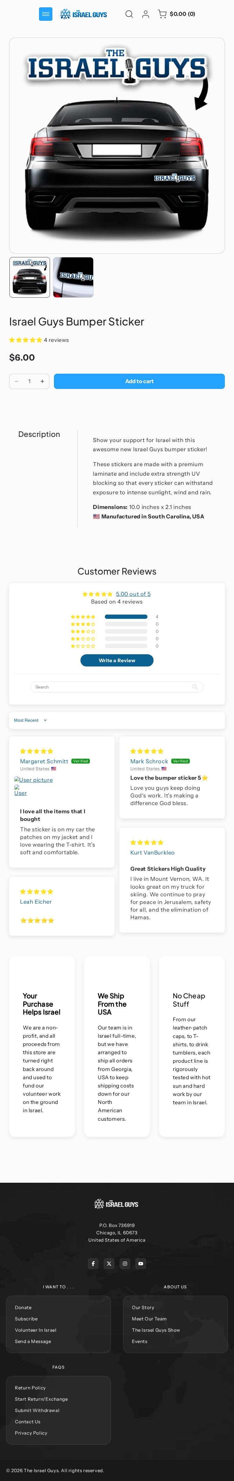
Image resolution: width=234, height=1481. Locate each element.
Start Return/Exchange (41, 1399)
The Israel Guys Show (156, 1330)
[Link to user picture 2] (21, 791)
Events (139, 1341)
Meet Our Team (149, 1319)
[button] (45, 14)
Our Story (143, 1307)
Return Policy (30, 1388)
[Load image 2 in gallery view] (73, 277)
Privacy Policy (31, 1433)
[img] (36, 751)
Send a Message (33, 1341)
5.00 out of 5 (133, 594)
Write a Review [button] (117, 660)
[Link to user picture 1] (62, 780)
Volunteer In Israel (35, 1330)
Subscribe (26, 1319)
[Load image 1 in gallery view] (29, 277)
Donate (23, 1307)
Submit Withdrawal (37, 1410)
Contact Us (28, 1422)
